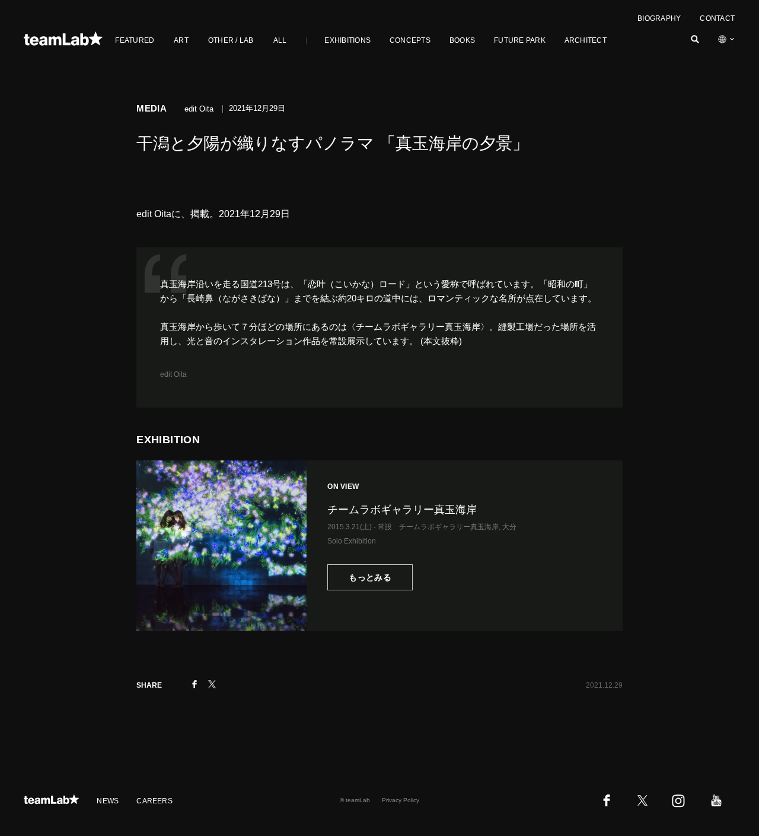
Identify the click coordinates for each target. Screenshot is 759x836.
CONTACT (717, 18)
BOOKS (462, 40)
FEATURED (134, 40)
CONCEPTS (410, 40)
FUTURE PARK (520, 40)
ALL (280, 40)
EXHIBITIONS (347, 40)
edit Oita (173, 374)
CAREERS (154, 801)
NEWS (108, 801)
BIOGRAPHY (659, 18)
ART (181, 40)
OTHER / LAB (231, 40)
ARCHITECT (586, 40)
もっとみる (370, 577)
